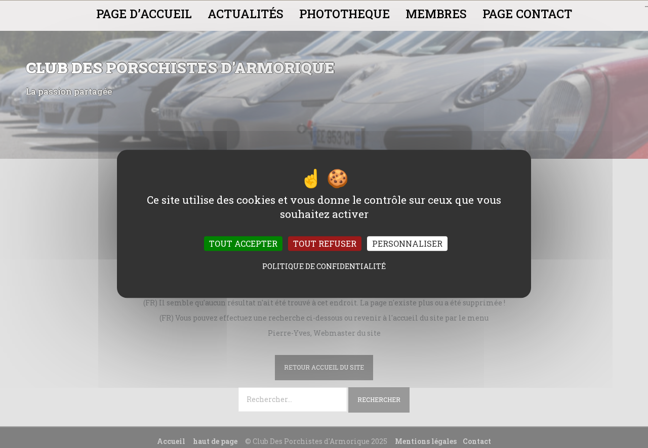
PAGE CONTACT (527, 13)
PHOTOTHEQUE (344, 13)
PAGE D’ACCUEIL (144, 13)
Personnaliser (407, 244)
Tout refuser (324, 244)
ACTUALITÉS (246, 13)
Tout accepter (243, 244)
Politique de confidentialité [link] (324, 267)
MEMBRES (436, 13)
